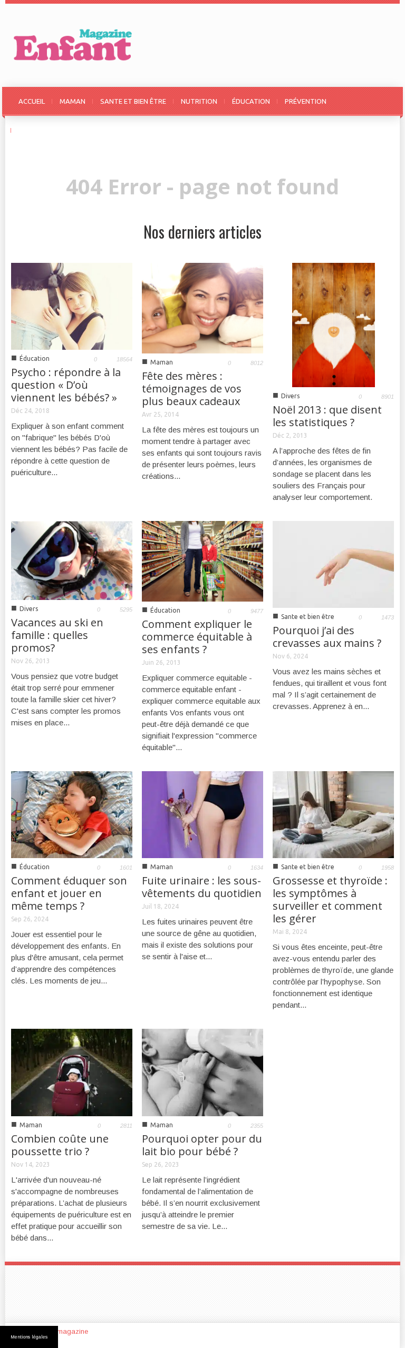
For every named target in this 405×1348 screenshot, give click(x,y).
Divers (290, 395)
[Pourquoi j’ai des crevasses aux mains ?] (333, 563)
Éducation (35, 358)
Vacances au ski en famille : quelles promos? (57, 635)
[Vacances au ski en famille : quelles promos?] (71, 559)
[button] (383, 100)
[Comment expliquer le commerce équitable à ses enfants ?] (202, 560)
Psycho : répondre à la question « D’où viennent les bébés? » (66, 385)
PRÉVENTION (305, 101)
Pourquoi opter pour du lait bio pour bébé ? (202, 1144)
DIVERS (30, 130)
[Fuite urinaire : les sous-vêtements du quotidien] (202, 813)
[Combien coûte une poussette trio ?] (71, 1071)
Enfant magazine (62, 1331)
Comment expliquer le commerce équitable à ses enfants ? (197, 636)
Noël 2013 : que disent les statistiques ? (327, 415)
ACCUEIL (31, 101)
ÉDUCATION (251, 101)
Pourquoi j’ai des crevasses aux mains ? (327, 636)
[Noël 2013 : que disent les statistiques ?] (333, 324)
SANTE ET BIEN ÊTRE (133, 101)
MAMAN (72, 101)
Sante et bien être (307, 616)
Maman (161, 362)
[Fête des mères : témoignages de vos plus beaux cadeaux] (202, 307)
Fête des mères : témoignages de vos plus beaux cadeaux (192, 388)
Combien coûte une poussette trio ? (60, 1144)
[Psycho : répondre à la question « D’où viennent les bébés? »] (71, 305)
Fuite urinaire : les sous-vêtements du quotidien (202, 886)
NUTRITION (199, 101)
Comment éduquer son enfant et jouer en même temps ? (69, 893)
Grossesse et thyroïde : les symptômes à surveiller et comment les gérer (330, 899)
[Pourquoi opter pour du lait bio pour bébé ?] (202, 1071)
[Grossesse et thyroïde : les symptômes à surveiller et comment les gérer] (333, 813)
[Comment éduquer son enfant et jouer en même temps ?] (71, 813)
